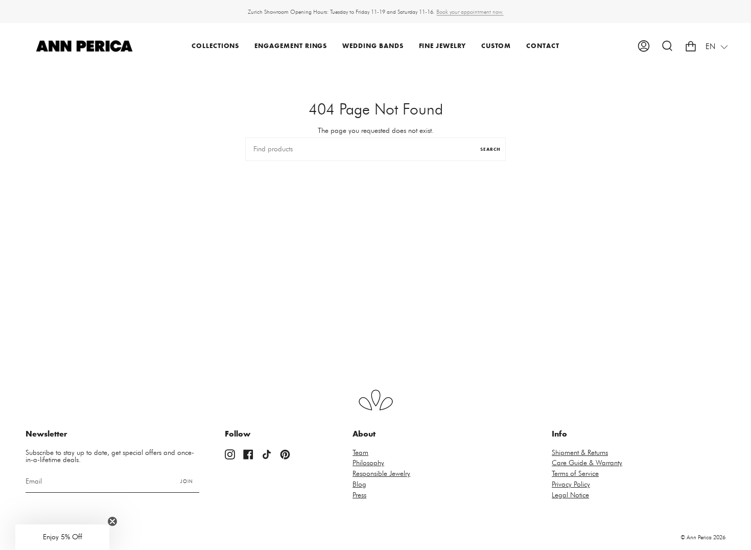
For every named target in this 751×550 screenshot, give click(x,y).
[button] (215, 46)
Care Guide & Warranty (587, 463)
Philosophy (368, 463)
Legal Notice (570, 495)
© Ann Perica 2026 (702, 537)
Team (360, 452)
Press (359, 495)
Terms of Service (575, 473)
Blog (359, 484)
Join (186, 481)
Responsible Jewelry (381, 473)
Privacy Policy (571, 484)
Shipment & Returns (580, 452)
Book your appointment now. (469, 11)
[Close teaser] (112, 521)
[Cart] (690, 46)
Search (490, 149)
